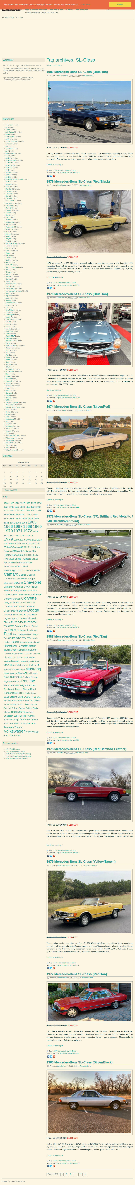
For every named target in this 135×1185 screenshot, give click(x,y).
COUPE (15, 602)
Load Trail (9, 331)
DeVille (22, 610)
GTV (24, 638)
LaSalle (8, 322)
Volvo (7, 445)
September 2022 (11, 490)
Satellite (13, 697)
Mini (7, 355)
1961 (6, 522)
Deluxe (7, 611)
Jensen (8, 300)
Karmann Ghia (24, 650)
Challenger (9, 578)
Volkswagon (10, 440)
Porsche (8, 386)
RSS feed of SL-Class (54, 66)
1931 (6, 507)
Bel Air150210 (11, 562)
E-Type (27, 614)
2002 (34, 540)
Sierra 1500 (28, 701)
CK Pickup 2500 (17, 591)
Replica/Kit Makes (12, 402)
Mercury (8, 348)
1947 (33, 511)
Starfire (7, 712)
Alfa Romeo (10, 132)
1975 (12, 535)
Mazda (8, 343)
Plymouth (9, 381)
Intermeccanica (11, 284)
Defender (30, 606)
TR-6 (33, 723)
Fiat (7, 248)
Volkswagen (10, 438)
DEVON (8, 232)
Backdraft (9, 168)
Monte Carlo (9, 669)
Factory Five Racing (13, 243)
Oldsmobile (10, 372)
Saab (7, 410)
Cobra (8, 215)
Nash (7, 362)
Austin (8, 158)
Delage (8, 225)
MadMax (60, 525)
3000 (28, 543)
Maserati (9, 338)
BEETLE (27, 555)
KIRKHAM (9, 312)
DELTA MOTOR (11, 227)
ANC (7, 146)
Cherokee (8, 583)
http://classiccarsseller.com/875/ (68, 965)
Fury (15, 634)
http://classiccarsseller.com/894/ (68, 740)
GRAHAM (9, 265)
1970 (55, 395)
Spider (22, 708)
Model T (35, 665)
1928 (27, 503)
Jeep (7, 298)
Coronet (8, 598)
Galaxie (22, 634)
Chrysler (9, 210)
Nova (6, 677)
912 (30, 547)
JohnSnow (61, 185)
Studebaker (10, 419)
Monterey (20, 669)
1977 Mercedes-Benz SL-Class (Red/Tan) (77, 974)
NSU (7, 367)
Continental (35, 594)
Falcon (27, 626)
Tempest (8, 720)
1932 (11, 507)
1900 (6, 503)
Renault (8, 398)
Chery (8, 196)
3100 (37, 543)
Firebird (12, 630)
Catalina (31, 575)
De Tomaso (10, 222)
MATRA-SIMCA (11, 341)
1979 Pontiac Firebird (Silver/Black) (18, 754)
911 (25, 547)
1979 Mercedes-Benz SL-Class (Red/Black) (78, 181)
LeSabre (36, 654)
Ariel (7, 151)
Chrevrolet (9, 206)
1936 (33, 507)
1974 (55, 505)
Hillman (8, 272)
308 (33, 543)
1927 (22, 503)
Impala (15, 642)
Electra (7, 622)
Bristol (8, 182)
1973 (55, 625)
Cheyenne (9, 587)
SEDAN (37, 697)
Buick (7, 187)
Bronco (18, 566)
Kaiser (8, 305)
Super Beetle (20, 716)
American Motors (12, 141)
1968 (27, 526)
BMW (7, 175)
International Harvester (14, 291)
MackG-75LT (10, 336)
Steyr (7, 417)
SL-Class (72, 170)
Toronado (8, 723)
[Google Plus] (54, 175)
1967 (17, 526)
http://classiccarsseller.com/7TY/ (68, 1053)
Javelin (7, 650)
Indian (8, 281)
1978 (55, 850)
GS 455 (11, 638)
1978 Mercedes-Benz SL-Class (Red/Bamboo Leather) (86, 749)
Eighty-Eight (9, 618)
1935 (27, 507)
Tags (12, 17)
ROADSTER (18, 693)
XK (9, 736)
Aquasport (9, 149)
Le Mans (28, 654)
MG (7, 350)
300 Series (9, 543)
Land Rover (10, 319)
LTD (14, 657)
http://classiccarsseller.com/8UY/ (68, 398)
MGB (6, 665)
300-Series (20, 543)
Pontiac (8, 383)
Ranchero (31, 685)
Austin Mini (9, 163)
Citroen (8, 213)
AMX (19, 551)
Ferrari (8, 246)
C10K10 (28, 570)
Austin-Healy (10, 165)
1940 (17, 511)
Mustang (33, 669)
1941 (22, 511)
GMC (7, 260)
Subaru (8, 424)
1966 (8, 526)
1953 (29, 514)
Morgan (8, 357)
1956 (12, 518)
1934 (22, 507)
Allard (8, 134)
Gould (8, 262)
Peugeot (9, 379)
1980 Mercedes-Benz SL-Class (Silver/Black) (79, 1062)
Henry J (8, 270)
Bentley (8, 172)
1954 (35, 514)
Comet (14, 594)
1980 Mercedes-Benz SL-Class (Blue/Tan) (77, 72)
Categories (8, 119)
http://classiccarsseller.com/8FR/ (68, 507)
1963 (18, 522)
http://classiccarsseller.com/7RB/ (68, 1163)
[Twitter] (51, 175)
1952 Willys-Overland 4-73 (15, 751)
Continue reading (54, 165)
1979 (55, 283)
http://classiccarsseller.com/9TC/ (68, 173)
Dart (14, 606)
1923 (11, 503)
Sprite (35, 708)
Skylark (15, 704)
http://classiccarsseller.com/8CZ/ (68, 628)
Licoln (8, 327)
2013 (39, 540)
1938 (6, 511)
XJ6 (6, 736)
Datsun (8, 220)
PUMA (8, 388)
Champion (21, 579)
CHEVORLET (10, 201)
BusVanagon (10, 570)
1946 (27, 511)
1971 (17, 531)
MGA (37, 661)
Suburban (28, 712)
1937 (38, 507)
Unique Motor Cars (12, 436)
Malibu (20, 657)
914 (34, 547)
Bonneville (9, 566)
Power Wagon (19, 685)
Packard (8, 376)
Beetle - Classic (23, 559)
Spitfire (29, 708)
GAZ (7, 255)
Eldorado (32, 618)
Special (33, 704)
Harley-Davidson (12, 267)
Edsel (8, 241)
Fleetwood (32, 630)
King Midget (10, 310)
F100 (6, 626)
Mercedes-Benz (87, 75)
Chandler (9, 194)
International (10, 289)
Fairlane (19, 626)
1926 (17, 503)
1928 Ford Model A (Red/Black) (17, 759)
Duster (7, 615)
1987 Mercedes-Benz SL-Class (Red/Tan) (77, 636)
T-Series (30, 716)
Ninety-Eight (24, 673)
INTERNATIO (10, 286)
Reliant (8, 395)
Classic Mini (31, 591)
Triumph (8, 431)
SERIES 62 (9, 701)
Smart (8, 414)
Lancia (8, 317)
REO (7, 400)
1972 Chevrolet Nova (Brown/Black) (18, 756)
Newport (13, 673)
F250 (11, 626)
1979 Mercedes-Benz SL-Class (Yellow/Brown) (81, 861)
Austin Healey (11, 160)
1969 (37, 526)
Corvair (17, 598)
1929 (33, 503)
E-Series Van (17, 615)
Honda (8, 274)
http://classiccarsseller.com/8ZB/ (68, 285)
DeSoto (8, 229)
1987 (55, 738)
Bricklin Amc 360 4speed (14, 179)
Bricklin (8, 177)
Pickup (34, 677)
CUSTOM (30, 602)
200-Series (25, 539)
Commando (23, 594)
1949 (6, 514)
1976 (18, 535)
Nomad (33, 673)
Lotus (7, 334)
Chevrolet (9, 203)
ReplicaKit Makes (13, 689)
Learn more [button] (85, 5)
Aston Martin (10, 153)
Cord (7, 217)
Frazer (8, 253)
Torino (35, 720)
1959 (30, 518)
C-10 (20, 570)
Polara (17, 681)
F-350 (34, 622)
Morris (8, 360)
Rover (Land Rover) (13, 407)
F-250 (27, 622)
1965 (32, 522)
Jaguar (8, 296)
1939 (11, 511)
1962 (12, 522)
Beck (7, 170)
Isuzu (7, 293)
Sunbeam (9, 426)
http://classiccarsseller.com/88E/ (68, 853)
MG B (7, 353)
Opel (7, 374)
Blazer (22, 563)
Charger (30, 578)
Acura (8, 130)
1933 (17, 507)
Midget (13, 665)
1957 (18, 518)
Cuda (22, 602)
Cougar (7, 602)
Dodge (8, 234)
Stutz (7, 421)
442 (21, 547)
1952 (24, 514)
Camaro (8, 191)
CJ (25, 586)
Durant (8, 236)
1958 (24, 518)
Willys (8, 448)
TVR (7, 433)
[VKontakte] (48, 175)
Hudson (8, 277)
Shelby (8, 412)
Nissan (8, 364)
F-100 (14, 622)
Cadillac (8, 189)
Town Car (17, 723)
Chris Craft (9, 208)
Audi (7, 156)
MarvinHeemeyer (63, 640)
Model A (25, 665)
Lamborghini (10, 315)
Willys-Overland (11, 450)
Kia (7, 308)
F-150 (20, 622)
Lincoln (8, 329)
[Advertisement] (67, 39)
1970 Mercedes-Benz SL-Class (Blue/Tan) (77, 294)
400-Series (13, 547)
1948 (38, 511)
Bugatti (8, 184)
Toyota (8, 429)
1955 (6, 518)
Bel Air (35, 559)
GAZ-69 (8, 258)
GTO (18, 638)
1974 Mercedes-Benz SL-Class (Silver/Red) (78, 406)
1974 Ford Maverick (13, 749)
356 (6, 547)
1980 (55, 170)
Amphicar (9, 144)
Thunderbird (24, 719)
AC (7, 127)
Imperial (23, 642)
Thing (15, 720)
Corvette (29, 598)
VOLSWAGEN (11, 443)
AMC (7, 139)
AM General (10, 137)
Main (6, 17)
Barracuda (17, 555)
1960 (36, 518)
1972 (27, 531)
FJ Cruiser (21, 630)
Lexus (8, 324)
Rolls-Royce (10, 405)
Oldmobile (9, 369)
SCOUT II (28, 697)
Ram (7, 391)
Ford (7, 251)
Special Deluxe (11, 708)
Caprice (22, 575)
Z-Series (16, 735)
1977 (55, 1051)
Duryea (8, 239)
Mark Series (29, 657)
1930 (39, 503)
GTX (29, 638)
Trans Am (9, 727)
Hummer (9, 279)
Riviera (26, 689)
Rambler (9, 393)
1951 (18, 514)
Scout (20, 697)
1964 (24, 522)
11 (80, 1174)
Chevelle (9, 198)
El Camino (21, 618)
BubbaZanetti (62, 75)
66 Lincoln (9, 125)
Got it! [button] (120, 5)
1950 (12, 514)
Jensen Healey (11, 303)
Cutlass (8, 606)
